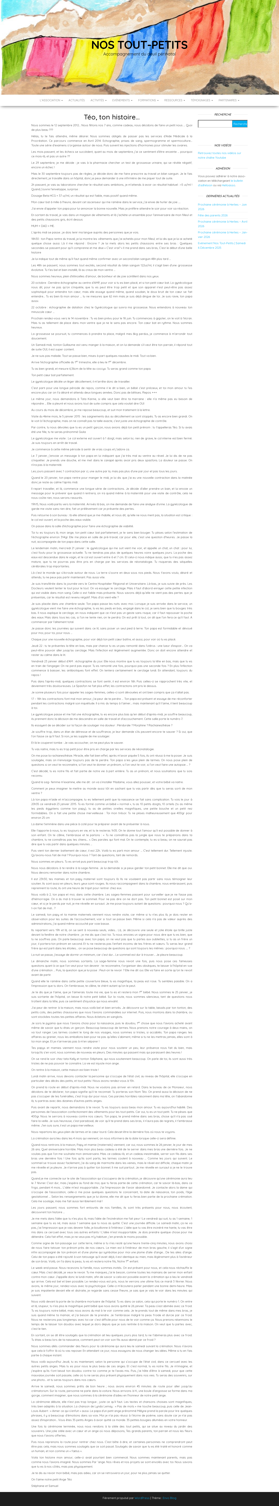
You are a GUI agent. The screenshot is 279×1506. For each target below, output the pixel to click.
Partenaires (228, 100)
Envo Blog (169, 1498)
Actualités (77, 100)
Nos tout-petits (139, 44)
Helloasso (228, 185)
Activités (98, 100)
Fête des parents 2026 (213, 215)
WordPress (142, 1498)
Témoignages (201, 100)
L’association (50, 100)
